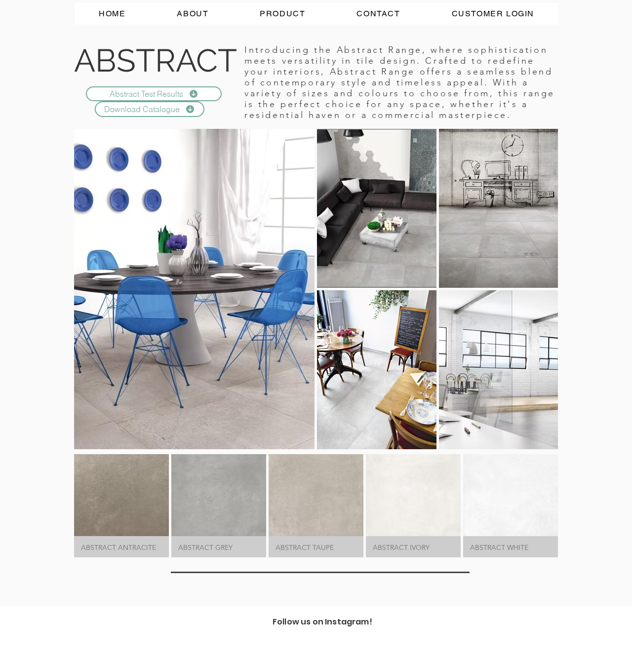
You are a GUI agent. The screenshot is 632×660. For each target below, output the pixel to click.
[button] (121, 505)
